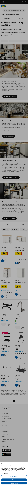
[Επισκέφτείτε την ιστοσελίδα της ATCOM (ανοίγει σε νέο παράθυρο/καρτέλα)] (14, 486)
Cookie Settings (13, 476)
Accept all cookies (14, 483)
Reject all (14, 479)
